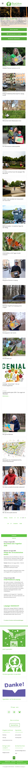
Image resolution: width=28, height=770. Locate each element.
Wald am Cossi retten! (14, 26)
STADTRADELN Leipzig (12, 580)
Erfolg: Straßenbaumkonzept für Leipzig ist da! (13, 94)
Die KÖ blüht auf (7, 358)
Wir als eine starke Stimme (10, 512)
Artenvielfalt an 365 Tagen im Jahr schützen (12, 253)
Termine (14, 535)
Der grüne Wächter (8, 434)
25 (25, 517)
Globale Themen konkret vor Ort (11, 68)
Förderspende (18, 737)
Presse (14, 538)
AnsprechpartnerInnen (7, 740)
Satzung (4, 737)
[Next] (25, 17)
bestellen (14, 725)
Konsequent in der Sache (9, 333)
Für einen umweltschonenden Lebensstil (13, 487)
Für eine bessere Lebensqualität (11, 146)
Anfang (5, 517)
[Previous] (3, 17)
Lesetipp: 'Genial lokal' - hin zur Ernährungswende (11, 384)
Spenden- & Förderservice (12, 699)
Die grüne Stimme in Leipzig (10, 280)
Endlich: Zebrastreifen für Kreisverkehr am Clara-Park (13, 199)
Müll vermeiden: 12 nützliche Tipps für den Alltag (13, 226)
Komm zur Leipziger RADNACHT (13, 26)
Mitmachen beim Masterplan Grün (12, 121)
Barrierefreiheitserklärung (8, 763)
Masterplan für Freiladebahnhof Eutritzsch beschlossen (12, 460)
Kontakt (13, 761)
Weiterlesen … (15, 61)
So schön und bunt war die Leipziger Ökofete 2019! (14, 172)
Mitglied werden (6, 752)
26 (8, 523)
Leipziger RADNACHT (11, 606)
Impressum (7, 761)
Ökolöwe (4, 734)
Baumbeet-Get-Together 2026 (13, 545)
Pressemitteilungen (21, 763)
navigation (2, 3)
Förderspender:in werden (14, 34)
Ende (21, 523)
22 (17, 517)
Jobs (16, 753)
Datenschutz (20, 761)
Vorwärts (15, 523)
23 (20, 517)
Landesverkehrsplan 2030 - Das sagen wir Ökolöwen (14, 393)
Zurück (11, 517)
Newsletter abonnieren (14, 38)
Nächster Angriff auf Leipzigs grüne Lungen (12, 306)
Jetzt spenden (7, 649)
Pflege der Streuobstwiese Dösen (13, 553)
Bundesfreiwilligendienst (20, 750)
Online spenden (14, 29)
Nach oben (14, 757)
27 (10, 523)
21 (15, 517)
